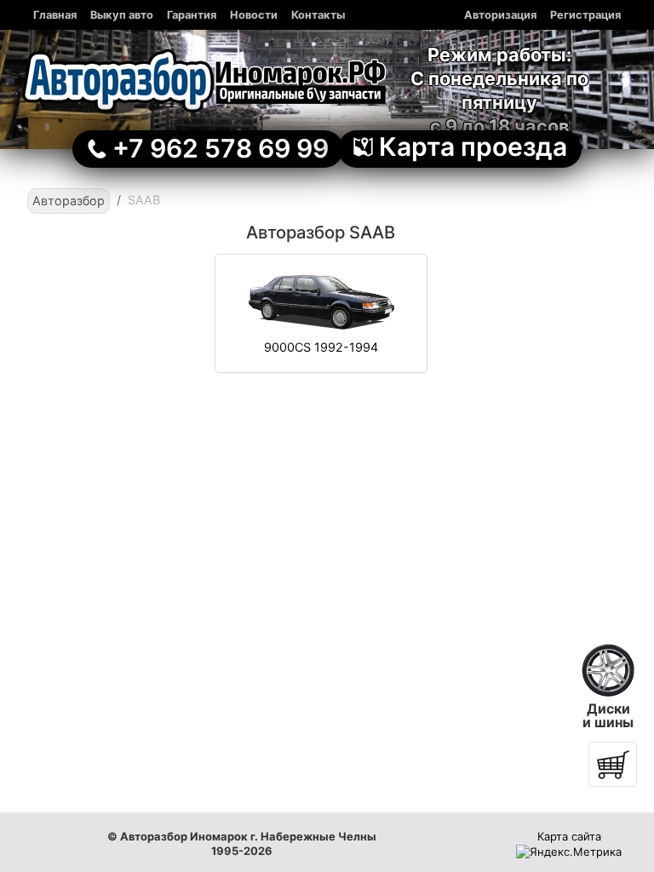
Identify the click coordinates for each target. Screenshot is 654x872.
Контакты (318, 15)
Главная (55, 15)
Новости (254, 15)
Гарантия (191, 15)
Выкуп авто (121, 15)
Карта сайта (569, 836)
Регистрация (585, 15)
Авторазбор (68, 200)
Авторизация (500, 15)
